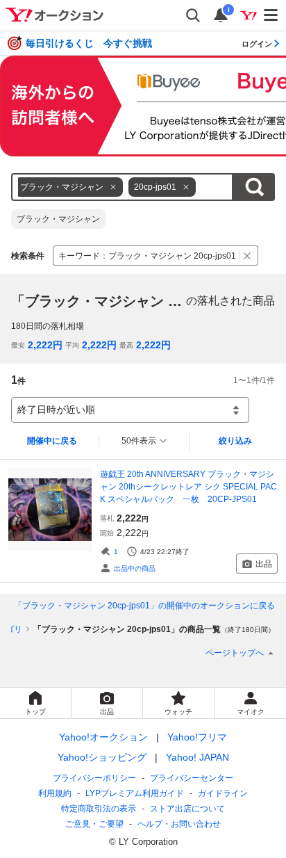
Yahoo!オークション (103, 737)
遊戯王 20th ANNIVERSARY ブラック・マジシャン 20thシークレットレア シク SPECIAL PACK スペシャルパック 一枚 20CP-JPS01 (188, 486)
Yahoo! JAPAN (197, 757)
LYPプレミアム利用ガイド (134, 793)
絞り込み (235, 441)
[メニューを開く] (271, 15)
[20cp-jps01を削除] (186, 187)
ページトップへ (234, 653)
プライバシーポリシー (94, 778)
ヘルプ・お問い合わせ (179, 824)
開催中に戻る (52, 441)
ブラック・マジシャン (58, 219)
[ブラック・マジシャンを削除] (113, 187)
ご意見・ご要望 (94, 824)
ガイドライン (223, 793)
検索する (254, 187)
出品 (263, 564)
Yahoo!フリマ (197, 737)
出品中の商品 (134, 568)
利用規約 (55, 793)
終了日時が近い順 (56, 409)
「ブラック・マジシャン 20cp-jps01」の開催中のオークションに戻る (144, 605)
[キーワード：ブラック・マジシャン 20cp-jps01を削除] (247, 255)
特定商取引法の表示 (98, 809)
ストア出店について (187, 809)
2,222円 (45, 344)
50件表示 (138, 441)
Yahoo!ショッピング (102, 757)
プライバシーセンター (191, 778)
